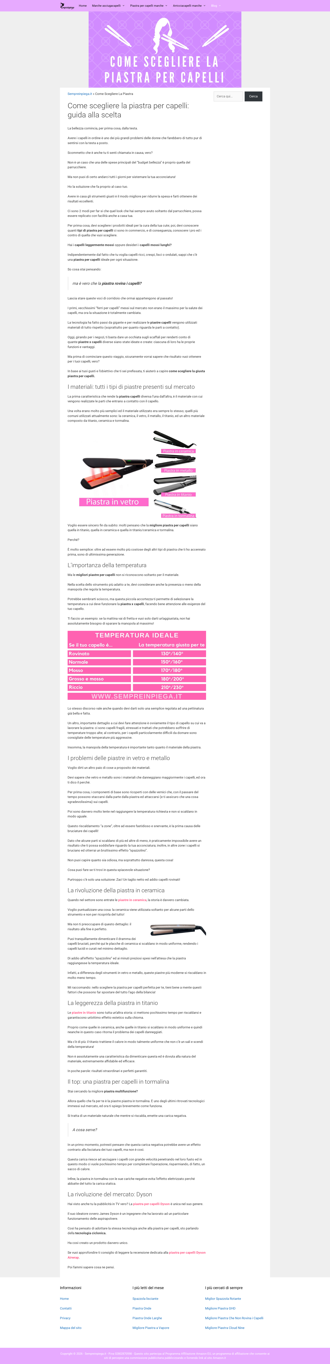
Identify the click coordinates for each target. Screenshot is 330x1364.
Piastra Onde (142, 1308)
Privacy (65, 1318)
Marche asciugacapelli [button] (106, 5)
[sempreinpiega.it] (67, 5)
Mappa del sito (71, 1328)
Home (83, 5)
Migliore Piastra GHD (220, 1308)
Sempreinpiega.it (80, 94)
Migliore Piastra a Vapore (151, 1328)
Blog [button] (214, 5)
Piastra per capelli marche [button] (146, 5)
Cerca (253, 96)
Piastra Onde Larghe (147, 1318)
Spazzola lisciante (145, 1299)
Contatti (66, 1308)
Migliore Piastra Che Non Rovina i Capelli (234, 1318)
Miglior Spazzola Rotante (223, 1299)
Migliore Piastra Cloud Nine (224, 1328)
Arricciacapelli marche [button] (187, 5)
